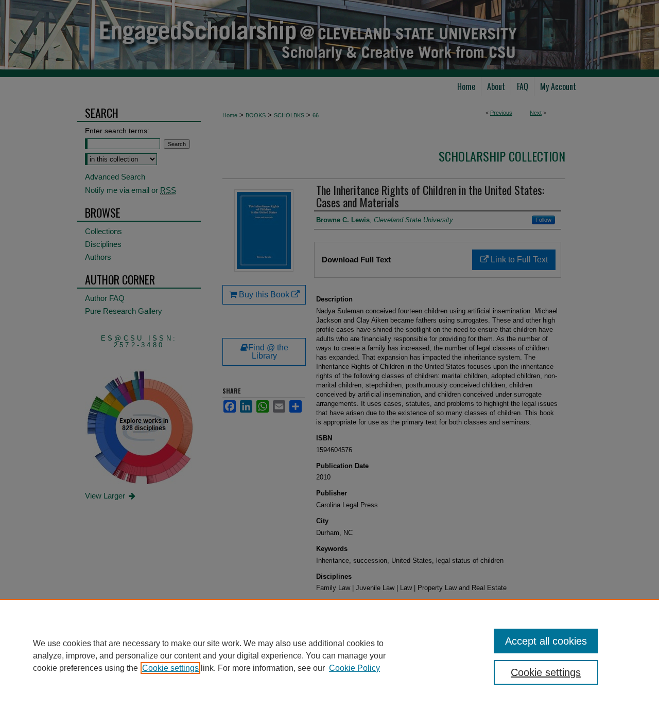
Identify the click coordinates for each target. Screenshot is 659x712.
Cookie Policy (354, 668)
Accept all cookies (546, 641)
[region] (329, 655)
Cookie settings (170, 668)
